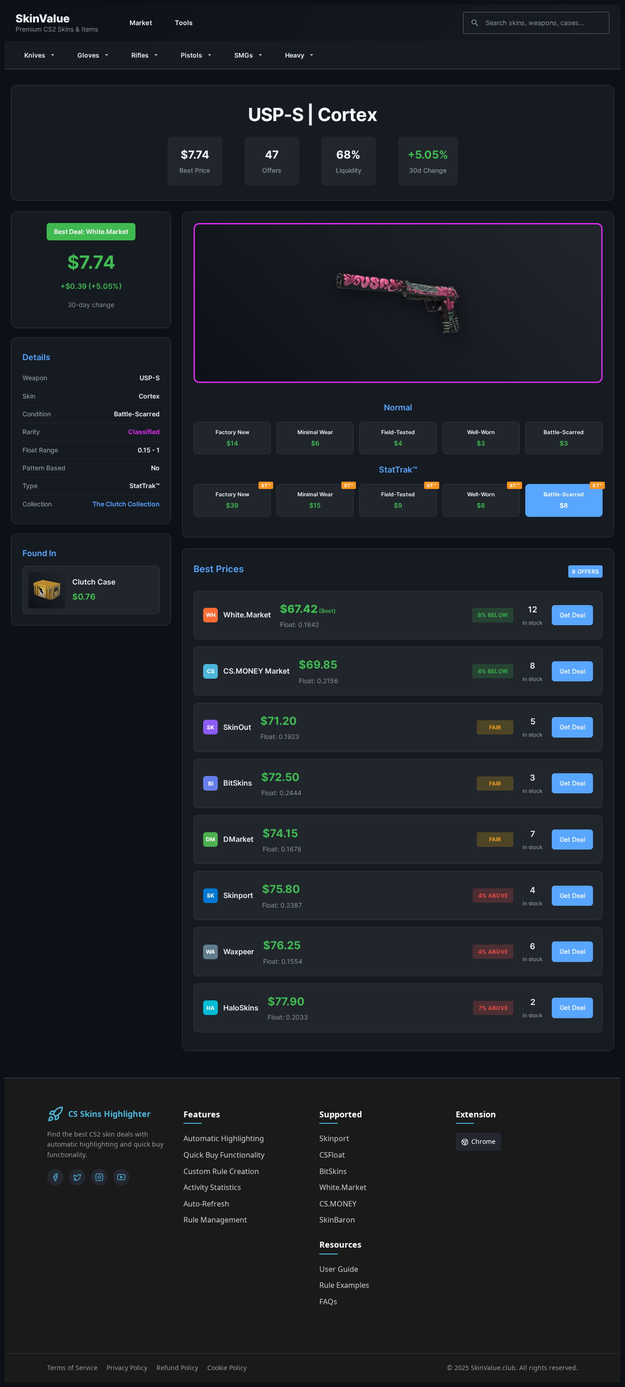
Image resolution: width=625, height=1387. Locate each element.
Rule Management (215, 1220)
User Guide (338, 1269)
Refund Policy (177, 1367)
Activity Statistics (212, 1187)
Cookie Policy (227, 1367)
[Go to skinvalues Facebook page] (55, 1177)
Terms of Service (72, 1367)
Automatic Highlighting (223, 1138)
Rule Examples (344, 1285)
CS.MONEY (337, 1204)
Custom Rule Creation (221, 1171)
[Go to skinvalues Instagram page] (99, 1177)
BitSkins (333, 1171)
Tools (184, 23)
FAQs (328, 1302)
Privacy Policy (127, 1367)
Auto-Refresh (206, 1204)
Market (140, 23)
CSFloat (332, 1155)
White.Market (342, 1187)
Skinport (334, 1138)
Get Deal (572, 615)
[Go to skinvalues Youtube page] (121, 1177)
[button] (232, 438)
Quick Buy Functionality (223, 1155)
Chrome (483, 1141)
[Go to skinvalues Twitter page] (77, 1177)
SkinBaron (337, 1220)
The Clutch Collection (126, 504)
